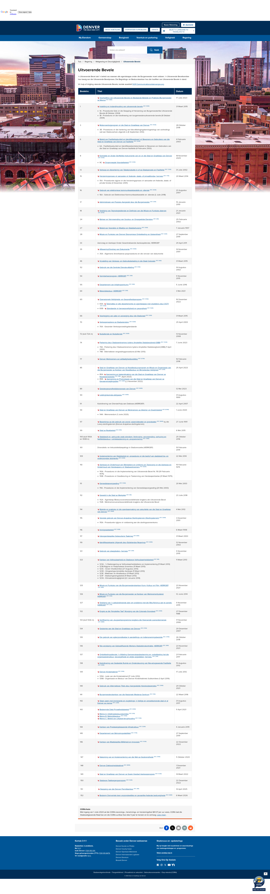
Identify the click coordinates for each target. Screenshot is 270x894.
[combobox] (178, 31)
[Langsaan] (172, 865)
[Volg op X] (165, 865)
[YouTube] (169, 865)
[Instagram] (161, 865)
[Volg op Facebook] (158, 865)
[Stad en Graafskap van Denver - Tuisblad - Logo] (88, 28)
